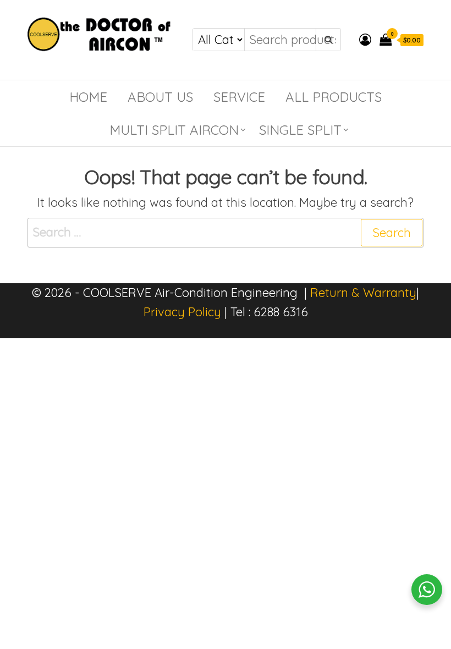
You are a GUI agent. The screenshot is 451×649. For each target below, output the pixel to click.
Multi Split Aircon (174, 130)
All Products (333, 97)
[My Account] (365, 39)
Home (88, 97)
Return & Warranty (363, 292)
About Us (160, 97)
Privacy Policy (182, 312)
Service (239, 97)
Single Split (300, 130)
